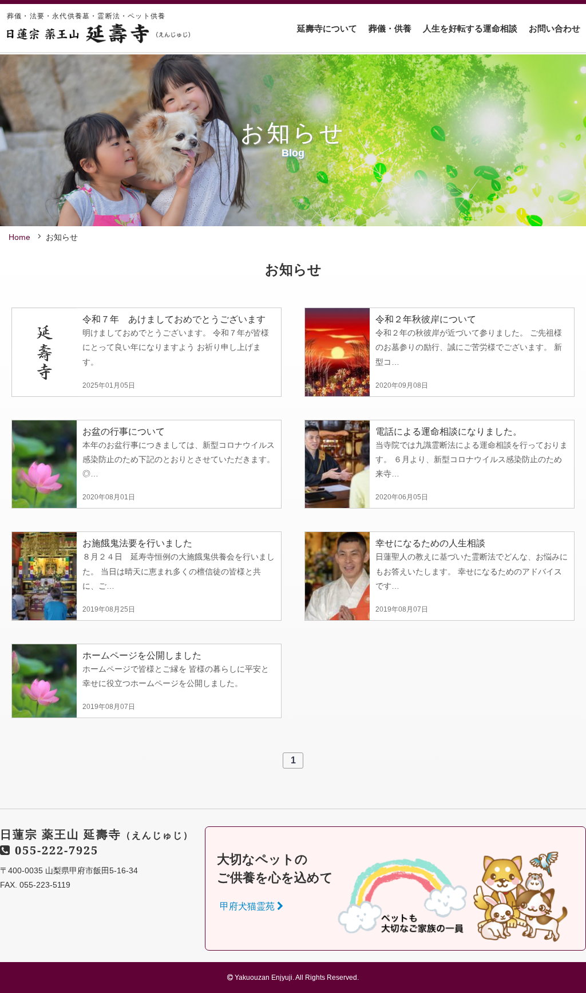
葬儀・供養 (390, 28)
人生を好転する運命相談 (470, 28)
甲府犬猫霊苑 (248, 906)
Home (19, 237)
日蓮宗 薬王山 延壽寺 (96, 834)
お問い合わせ (554, 28)
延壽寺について (327, 28)
